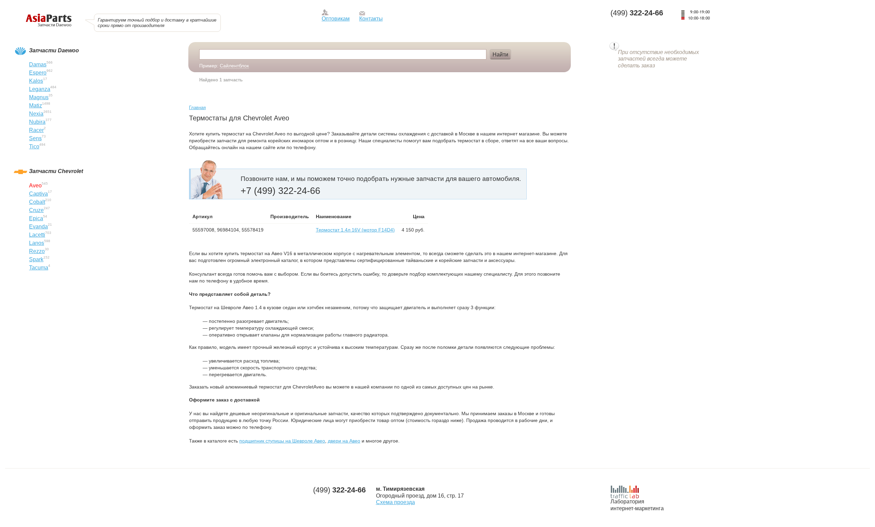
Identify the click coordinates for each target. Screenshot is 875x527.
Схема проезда (395, 502)
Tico (34, 146)
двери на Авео (344, 441)
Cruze (36, 210)
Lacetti (37, 235)
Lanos (36, 243)
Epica (36, 218)
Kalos (36, 81)
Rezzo (37, 251)
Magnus (39, 97)
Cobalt (37, 202)
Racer (36, 130)
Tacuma (38, 268)
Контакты (371, 19)
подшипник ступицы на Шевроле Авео (282, 441)
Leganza (39, 89)
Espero (37, 73)
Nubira (37, 122)
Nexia (36, 114)
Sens (35, 138)
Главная (197, 107)
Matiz (35, 105)
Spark (36, 259)
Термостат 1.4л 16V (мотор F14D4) (355, 230)
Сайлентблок (234, 65)
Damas (37, 64)
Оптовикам (336, 19)
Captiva (38, 194)
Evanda (38, 226)
